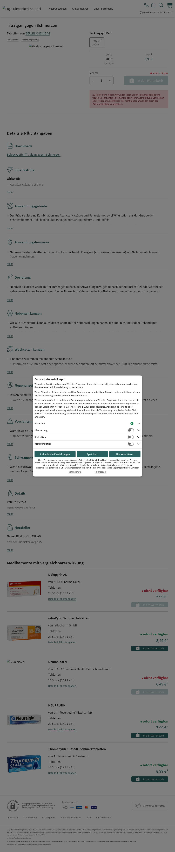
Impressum (100, 471)
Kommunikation (43, 443)
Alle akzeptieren (125, 454)
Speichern (92, 454)
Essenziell (40, 423)
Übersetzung (41, 430)
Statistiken (40, 437)
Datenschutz (75, 471)
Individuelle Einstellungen (55, 454)
